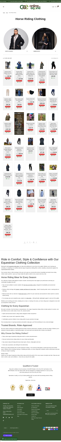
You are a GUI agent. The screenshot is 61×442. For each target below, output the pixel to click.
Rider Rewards (20, 407)
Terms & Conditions (35, 412)
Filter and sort (8, 58)
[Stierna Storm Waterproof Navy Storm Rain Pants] (53, 117)
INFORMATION (20, 403)
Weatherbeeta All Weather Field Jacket (8, 174)
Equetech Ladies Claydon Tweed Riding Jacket (8, 125)
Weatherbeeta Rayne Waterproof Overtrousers (19, 149)
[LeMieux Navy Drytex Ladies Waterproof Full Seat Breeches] (7, 193)
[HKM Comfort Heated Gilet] (42, 141)
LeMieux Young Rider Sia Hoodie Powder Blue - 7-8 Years (42, 201)
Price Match (19, 409)
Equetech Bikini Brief (30, 98)
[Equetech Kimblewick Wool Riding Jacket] (42, 92)
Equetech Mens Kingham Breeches (7, 72)
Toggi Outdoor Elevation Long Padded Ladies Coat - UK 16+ (53, 201)
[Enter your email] (57, 410)
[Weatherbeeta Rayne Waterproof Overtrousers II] (30, 167)
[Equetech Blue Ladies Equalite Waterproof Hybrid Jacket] (19, 65)
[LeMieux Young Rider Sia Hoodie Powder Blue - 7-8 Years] (42, 193)
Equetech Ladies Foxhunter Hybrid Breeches (7, 100)
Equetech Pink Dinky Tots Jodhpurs (30, 124)
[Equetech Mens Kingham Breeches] (7, 65)
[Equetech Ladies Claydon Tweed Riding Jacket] (7, 117)
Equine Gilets (37, 51)
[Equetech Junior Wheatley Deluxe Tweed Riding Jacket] (42, 117)
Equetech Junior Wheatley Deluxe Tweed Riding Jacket (42, 125)
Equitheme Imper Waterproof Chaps (30, 148)
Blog (18, 416)
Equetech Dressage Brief (30, 200)
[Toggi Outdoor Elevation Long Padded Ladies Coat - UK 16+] (53, 193)
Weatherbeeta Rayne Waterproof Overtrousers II (30, 175)
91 (33, 242)
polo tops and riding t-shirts (30, 285)
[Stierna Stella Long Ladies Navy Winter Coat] (42, 167)
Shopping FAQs (34, 411)
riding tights (28, 298)
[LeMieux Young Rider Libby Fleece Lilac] (53, 167)
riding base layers (23, 293)
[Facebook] (4, 417)
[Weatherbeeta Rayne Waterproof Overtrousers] (19, 141)
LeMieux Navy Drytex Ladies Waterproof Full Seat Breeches (8, 201)
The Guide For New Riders (22, 414)
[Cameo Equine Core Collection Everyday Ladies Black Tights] (53, 65)
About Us (19, 405)
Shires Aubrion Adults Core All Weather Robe (19, 100)
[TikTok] (4, 420)
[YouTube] (10, 417)
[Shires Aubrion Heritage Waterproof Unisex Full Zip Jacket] (7, 141)
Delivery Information (35, 405)
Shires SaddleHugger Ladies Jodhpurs (53, 148)
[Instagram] (7, 417)
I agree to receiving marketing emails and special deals (52, 414)
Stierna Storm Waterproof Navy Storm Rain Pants (53, 125)
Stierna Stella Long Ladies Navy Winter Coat (42, 175)
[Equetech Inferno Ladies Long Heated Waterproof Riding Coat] (19, 167)
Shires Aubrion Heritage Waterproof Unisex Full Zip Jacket (8, 149)
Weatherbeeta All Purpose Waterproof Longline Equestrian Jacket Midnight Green (42, 74)
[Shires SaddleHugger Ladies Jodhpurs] (53, 141)
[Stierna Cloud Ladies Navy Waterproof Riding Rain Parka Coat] (19, 193)
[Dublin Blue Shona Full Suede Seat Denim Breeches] (53, 92)
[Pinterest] (13, 417)
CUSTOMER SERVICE (36, 403)
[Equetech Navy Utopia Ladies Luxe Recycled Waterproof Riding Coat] (30, 65)
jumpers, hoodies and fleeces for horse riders (26, 289)
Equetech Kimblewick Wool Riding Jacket (42, 99)
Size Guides (19, 411)
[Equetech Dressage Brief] (30, 193)
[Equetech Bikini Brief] (30, 92)
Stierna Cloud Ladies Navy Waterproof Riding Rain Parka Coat (19, 201)
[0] (57, 7)
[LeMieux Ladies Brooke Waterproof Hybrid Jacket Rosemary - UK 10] (7, 219)
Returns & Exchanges (35, 409)
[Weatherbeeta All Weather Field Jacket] (7, 167)
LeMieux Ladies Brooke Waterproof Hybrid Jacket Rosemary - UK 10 (7, 227)
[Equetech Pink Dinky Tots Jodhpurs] (30, 117)
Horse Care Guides (21, 412)
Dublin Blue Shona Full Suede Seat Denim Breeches (53, 100)
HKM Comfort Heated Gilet (42, 148)
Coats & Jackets (9, 51)
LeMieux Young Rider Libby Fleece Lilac (53, 174)
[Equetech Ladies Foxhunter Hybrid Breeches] (7, 92)
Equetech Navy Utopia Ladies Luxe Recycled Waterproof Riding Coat (30, 73)
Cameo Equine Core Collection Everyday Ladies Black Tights (53, 73)
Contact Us (33, 416)
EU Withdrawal (34, 407)
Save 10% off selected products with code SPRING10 (27, 1)
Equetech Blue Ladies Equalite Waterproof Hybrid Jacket (19, 73)
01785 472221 (8, 411)
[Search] (55, 7)
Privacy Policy (34, 414)
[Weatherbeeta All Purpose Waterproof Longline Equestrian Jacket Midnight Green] (42, 65)
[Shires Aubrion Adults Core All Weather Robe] (19, 92)
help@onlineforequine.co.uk (8, 414)
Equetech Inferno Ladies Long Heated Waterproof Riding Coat (19, 175)
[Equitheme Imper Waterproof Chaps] (30, 141)
